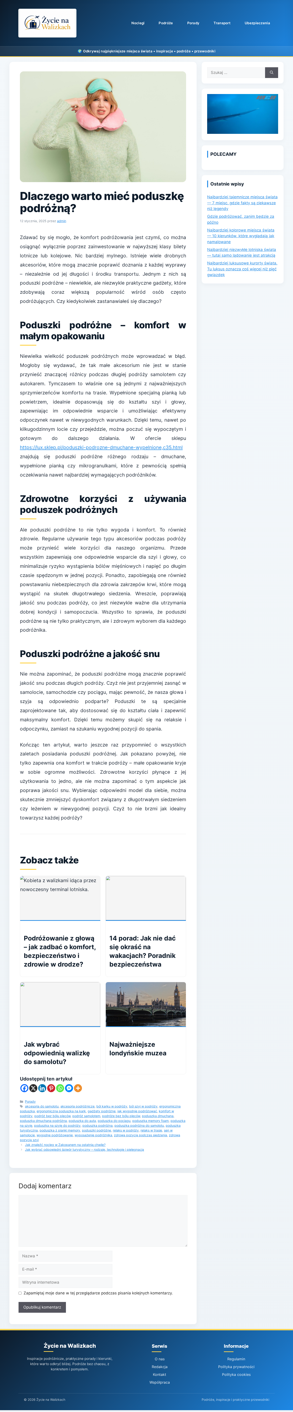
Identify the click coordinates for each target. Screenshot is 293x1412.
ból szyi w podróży (143, 1106)
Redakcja (160, 1366)
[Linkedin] (42, 1088)
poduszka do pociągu (114, 1121)
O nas (160, 1359)
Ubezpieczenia (257, 23)
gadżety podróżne (102, 1111)
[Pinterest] (51, 1088)
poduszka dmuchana (158, 1116)
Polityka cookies (236, 1374)
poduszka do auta (82, 1121)
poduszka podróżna (97, 1125)
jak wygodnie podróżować (137, 1111)
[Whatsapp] (60, 1088)
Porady (193, 23)
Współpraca (159, 1382)
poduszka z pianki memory (60, 1130)
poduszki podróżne (96, 1130)
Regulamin (236, 1359)
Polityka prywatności (236, 1366)
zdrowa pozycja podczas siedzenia (140, 1135)
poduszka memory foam (150, 1121)
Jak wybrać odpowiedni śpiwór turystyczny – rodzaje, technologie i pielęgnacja (84, 1149)
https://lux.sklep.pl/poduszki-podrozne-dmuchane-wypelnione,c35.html (101, 447)
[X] (33, 1088)
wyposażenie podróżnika (93, 1135)
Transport (222, 23)
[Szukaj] (271, 72)
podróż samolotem (86, 1116)
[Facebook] (24, 1088)
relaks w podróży (126, 1130)
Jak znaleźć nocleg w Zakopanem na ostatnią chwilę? (65, 1145)
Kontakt (159, 1374)
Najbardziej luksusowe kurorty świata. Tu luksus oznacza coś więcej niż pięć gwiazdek (242, 269)
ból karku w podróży (111, 1106)
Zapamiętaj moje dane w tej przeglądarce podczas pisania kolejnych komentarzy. (98, 1293)
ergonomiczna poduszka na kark (61, 1111)
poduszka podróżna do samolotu (139, 1125)
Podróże (166, 23)
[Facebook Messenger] (69, 1088)
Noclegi (137, 23)
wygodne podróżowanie (55, 1135)
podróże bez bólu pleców (121, 1116)
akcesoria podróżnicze (77, 1106)
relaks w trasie (151, 1130)
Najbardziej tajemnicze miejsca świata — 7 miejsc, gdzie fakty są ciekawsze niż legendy (242, 203)
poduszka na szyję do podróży (57, 1125)
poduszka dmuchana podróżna (43, 1121)
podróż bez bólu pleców (52, 1116)
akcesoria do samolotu (42, 1106)
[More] (78, 1088)
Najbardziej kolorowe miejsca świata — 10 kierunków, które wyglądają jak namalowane (240, 236)
